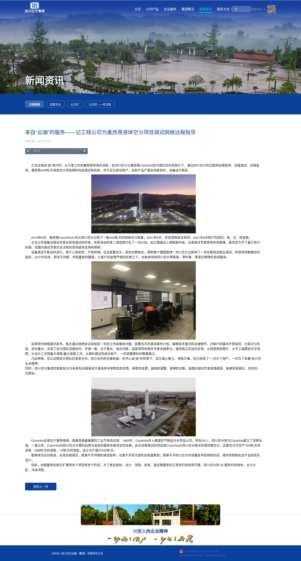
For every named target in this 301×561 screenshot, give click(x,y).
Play (28, 151)
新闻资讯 (205, 9)
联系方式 (223, 9)
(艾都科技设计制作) (215, 555)
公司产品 (152, 9)
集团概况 (188, 9)
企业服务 (170, 9)
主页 (137, 9)
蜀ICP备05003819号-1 (191, 555)
